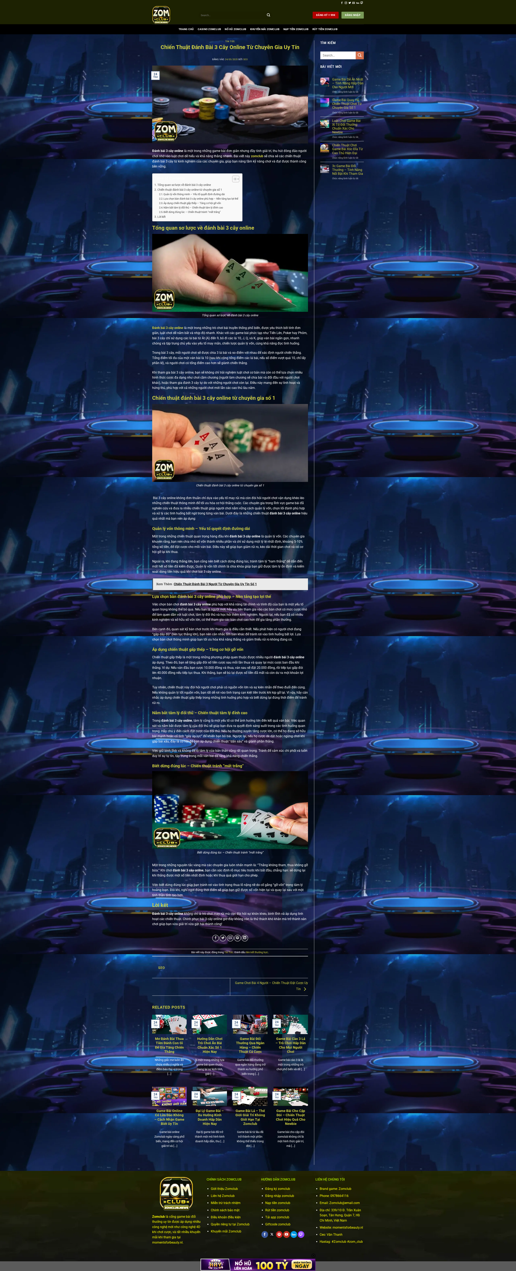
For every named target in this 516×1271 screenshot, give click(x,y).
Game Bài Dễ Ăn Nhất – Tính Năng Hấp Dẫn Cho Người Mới (347, 83)
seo (245, 59)
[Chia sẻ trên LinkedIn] (244, 938)
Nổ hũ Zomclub (235, 29)
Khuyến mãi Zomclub (265, 29)
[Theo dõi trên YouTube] (286, 1234)
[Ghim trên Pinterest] (237, 938)
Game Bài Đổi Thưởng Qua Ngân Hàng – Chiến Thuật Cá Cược (250, 1045)
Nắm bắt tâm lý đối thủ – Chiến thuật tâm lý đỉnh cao (193, 207)
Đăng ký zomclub (277, 1189)
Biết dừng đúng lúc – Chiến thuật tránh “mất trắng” (192, 212)
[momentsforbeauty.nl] (172, 15)
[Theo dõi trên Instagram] (346, 3)
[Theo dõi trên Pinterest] (279, 1234)
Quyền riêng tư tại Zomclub (230, 1224)
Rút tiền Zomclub (324, 29)
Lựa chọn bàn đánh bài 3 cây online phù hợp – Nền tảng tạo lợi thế (200, 198)
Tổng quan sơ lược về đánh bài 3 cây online (184, 185)
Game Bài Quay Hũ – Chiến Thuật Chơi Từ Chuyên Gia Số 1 (347, 104)
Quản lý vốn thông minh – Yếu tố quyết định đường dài (194, 194)
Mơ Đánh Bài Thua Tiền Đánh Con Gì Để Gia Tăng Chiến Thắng (169, 1045)
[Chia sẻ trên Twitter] (223, 938)
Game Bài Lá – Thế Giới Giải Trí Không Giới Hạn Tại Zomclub (250, 1117)
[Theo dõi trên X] (272, 1234)
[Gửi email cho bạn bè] (230, 938)
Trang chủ (186, 29)
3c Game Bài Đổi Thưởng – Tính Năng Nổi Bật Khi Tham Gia (347, 170)
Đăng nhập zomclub (279, 1196)
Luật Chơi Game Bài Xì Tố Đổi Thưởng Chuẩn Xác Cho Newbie (346, 126)
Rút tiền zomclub (277, 1210)
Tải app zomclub (277, 1217)
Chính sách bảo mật (225, 1210)
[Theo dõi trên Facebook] (342, 3)
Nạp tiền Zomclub (296, 29)
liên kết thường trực (257, 952)
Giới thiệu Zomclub (224, 1189)
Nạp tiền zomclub (277, 1203)
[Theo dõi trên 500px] (357, 3)
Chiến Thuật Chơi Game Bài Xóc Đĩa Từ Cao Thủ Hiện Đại (347, 149)
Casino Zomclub (209, 29)
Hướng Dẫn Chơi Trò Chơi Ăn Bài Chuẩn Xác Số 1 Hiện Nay (210, 1045)
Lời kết (161, 217)
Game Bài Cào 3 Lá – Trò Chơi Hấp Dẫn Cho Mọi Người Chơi (291, 1045)
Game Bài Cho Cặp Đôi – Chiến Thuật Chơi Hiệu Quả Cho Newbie (290, 1117)
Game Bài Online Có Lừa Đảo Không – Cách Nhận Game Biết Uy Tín (169, 1117)
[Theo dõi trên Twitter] (350, 3)
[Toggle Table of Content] (233, 179)
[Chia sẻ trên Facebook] (215, 938)
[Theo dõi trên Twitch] (362, 3)
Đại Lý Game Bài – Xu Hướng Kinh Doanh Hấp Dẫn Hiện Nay (210, 1117)
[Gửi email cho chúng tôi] (353, 3)
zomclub (257, 156)
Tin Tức (230, 41)
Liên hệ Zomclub (223, 1196)
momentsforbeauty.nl (348, 1227)
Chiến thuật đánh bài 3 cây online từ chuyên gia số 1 (189, 190)
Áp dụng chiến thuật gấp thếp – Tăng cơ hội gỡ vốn (192, 203)
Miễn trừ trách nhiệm (225, 1203)
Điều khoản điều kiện (226, 1217)
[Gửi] (268, 15)
